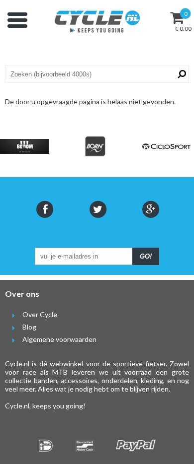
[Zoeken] (180, 74)
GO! (146, 256)
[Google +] (150, 209)
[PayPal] (136, 445)
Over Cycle (39, 314)
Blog (29, 327)
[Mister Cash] (84, 445)
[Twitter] (97, 209)
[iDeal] (45, 445)
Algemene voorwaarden (59, 339)
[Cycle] (97, 21)
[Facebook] (44, 209)
